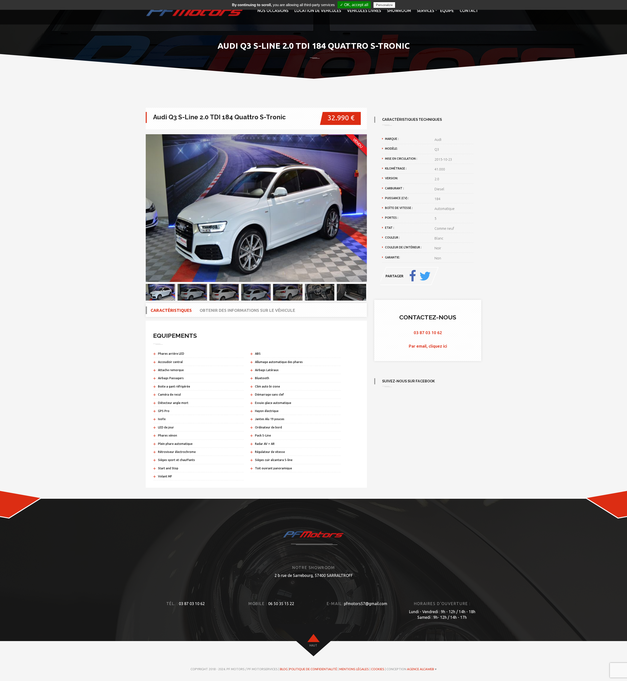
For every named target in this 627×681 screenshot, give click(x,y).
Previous (138, 208)
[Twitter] (425, 276)
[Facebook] (412, 276)
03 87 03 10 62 (428, 332)
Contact (469, 10)
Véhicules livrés (364, 10)
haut (313, 645)
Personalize (384, 5)
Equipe (447, 10)
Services (425, 10)
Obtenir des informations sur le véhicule (247, 310)
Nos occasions (273, 10)
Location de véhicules (317, 10)
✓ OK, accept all (354, 5)
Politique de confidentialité (313, 669)
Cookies (377, 669)
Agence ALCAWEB (420, 669)
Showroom (399, 10)
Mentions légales (354, 669)
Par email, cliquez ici (428, 346)
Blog (284, 669)
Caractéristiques (171, 310)
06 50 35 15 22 (281, 603)
